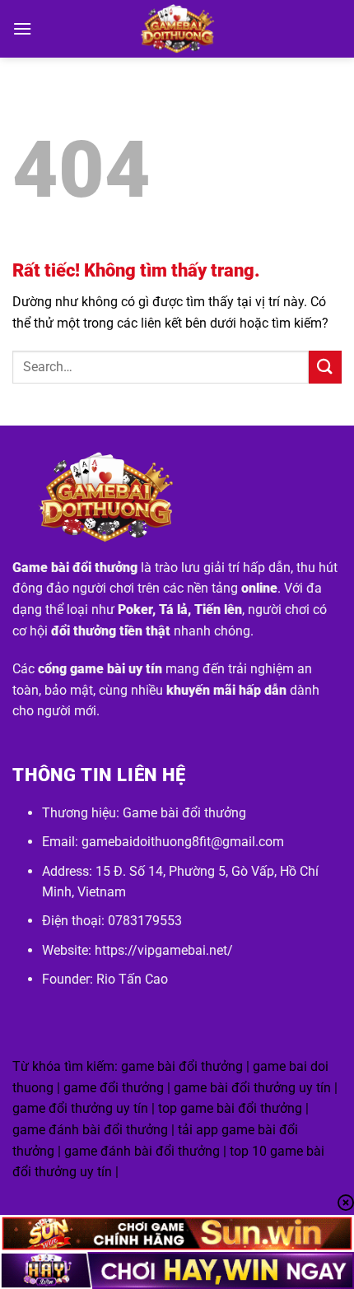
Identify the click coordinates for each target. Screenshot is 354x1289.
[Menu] (22, 28)
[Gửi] (325, 367)
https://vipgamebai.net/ (164, 950)
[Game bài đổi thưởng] (177, 29)
